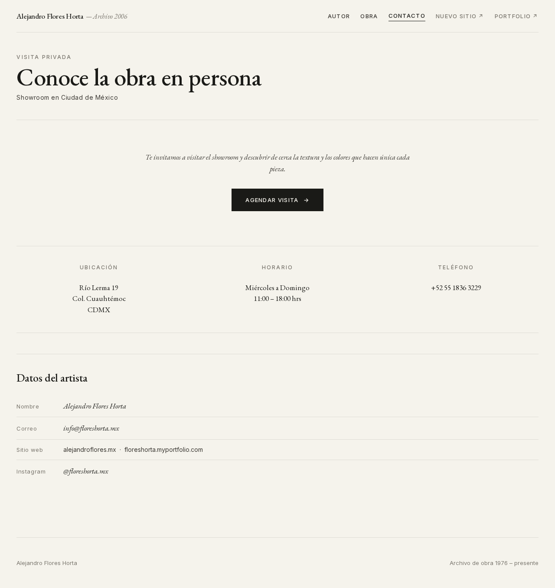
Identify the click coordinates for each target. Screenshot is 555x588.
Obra (369, 16)
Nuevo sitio (456, 16)
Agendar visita (277, 199)
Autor (339, 16)
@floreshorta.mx (85, 471)
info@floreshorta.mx (91, 428)
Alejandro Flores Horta (71, 16)
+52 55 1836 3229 (456, 287)
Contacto (406, 15)
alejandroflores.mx (89, 449)
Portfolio (513, 16)
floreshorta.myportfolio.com (163, 449)
